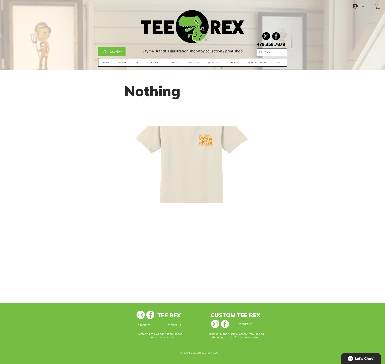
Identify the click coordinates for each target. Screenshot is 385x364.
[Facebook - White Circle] (150, 315)
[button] (378, 6)
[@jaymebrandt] (266, 36)
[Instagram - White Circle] (141, 315)
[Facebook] (276, 36)
